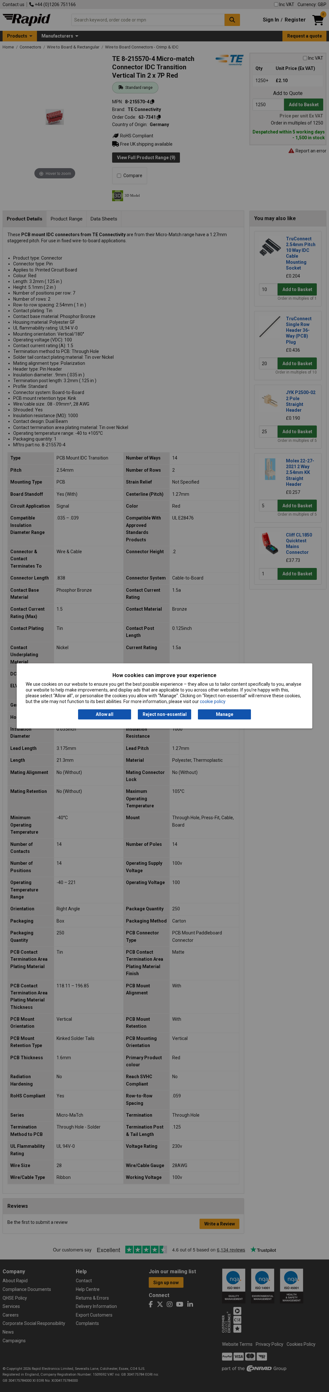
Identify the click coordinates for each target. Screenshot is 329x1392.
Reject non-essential (165, 714)
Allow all (104, 714)
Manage (224, 714)
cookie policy (213, 701)
